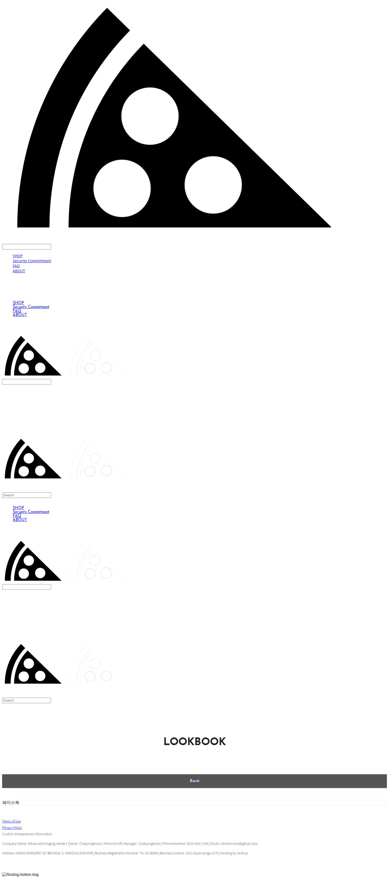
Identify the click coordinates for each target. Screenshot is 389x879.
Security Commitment (32, 260)
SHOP (17, 255)
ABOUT (19, 270)
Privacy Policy (12, 827)
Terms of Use (11, 821)
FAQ (16, 265)
